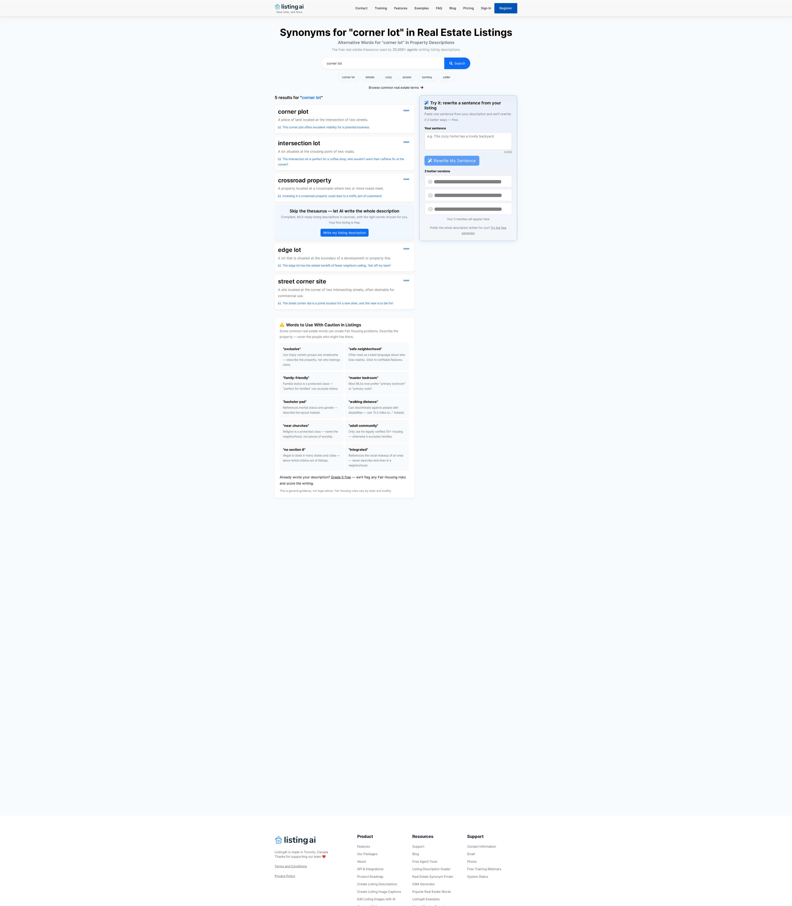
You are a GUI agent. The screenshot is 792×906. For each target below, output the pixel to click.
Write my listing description (344, 233)
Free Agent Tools (424, 862)
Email (471, 854)
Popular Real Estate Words (431, 892)
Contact (361, 8)
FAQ (439, 8)
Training (381, 8)
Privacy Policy (285, 876)
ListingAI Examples (426, 899)
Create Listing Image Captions (379, 892)
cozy (388, 77)
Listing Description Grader (431, 869)
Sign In (486, 8)
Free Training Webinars (484, 869)
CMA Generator (423, 884)
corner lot (348, 77)
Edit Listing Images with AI (376, 899)
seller (446, 77)
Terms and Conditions (291, 866)
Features (400, 8)
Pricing (468, 8)
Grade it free (341, 477)
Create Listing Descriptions (377, 884)
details (370, 77)
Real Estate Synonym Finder (432, 877)
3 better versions (437, 171)
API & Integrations (370, 869)
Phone (472, 862)
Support (418, 846)
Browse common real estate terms (394, 88)
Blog (452, 8)
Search (459, 63)
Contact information (481, 846)
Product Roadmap (370, 877)
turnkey (427, 77)
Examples (422, 8)
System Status (477, 877)
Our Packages (367, 854)
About (361, 862)
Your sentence (435, 128)
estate (407, 77)
